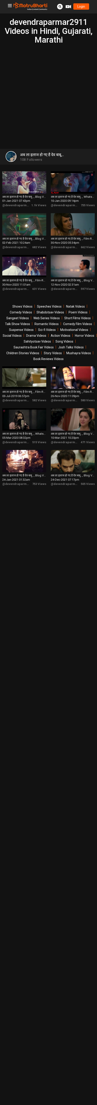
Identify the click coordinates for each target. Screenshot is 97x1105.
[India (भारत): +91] (28, 84)
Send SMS (59, 84)
